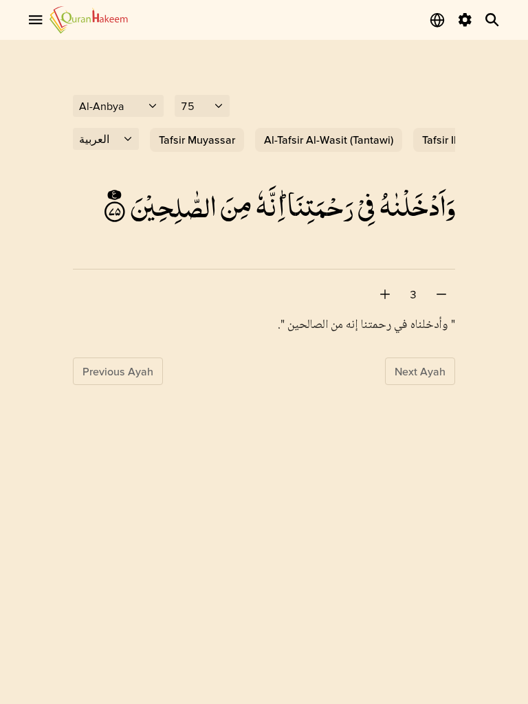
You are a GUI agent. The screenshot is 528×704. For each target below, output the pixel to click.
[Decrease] (441, 294)
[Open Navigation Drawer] (36, 20)
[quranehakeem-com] (89, 20)
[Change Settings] (464, 20)
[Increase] (385, 294)
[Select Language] (437, 20)
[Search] (492, 20)
